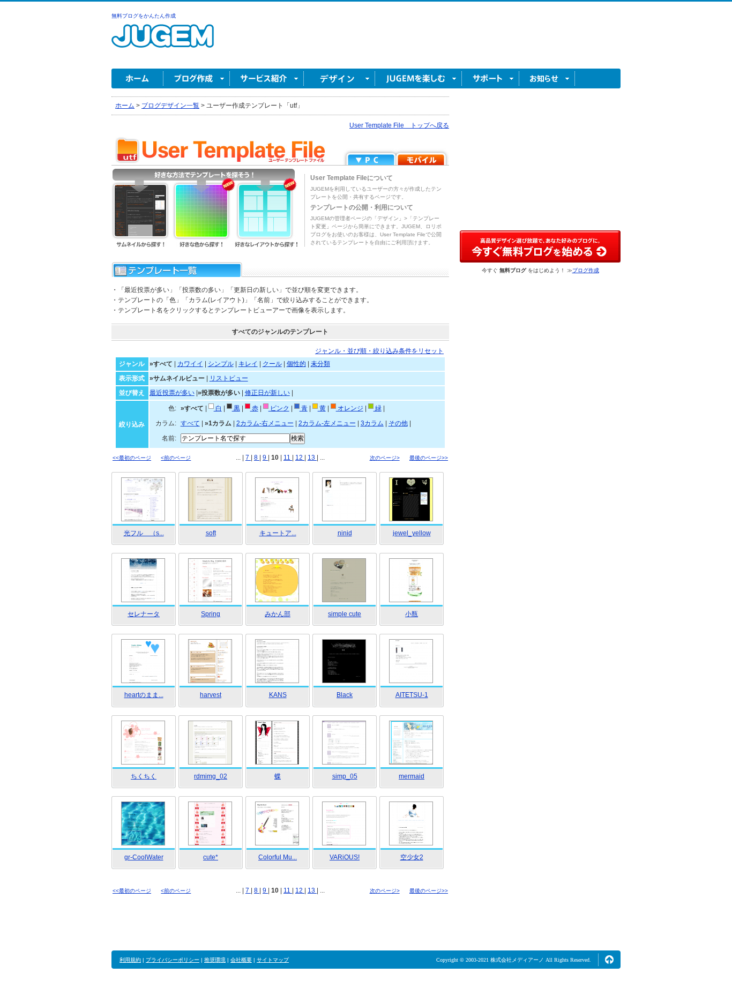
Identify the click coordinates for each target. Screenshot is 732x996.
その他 (398, 423)
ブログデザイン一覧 (170, 105)
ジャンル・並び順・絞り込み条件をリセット (379, 351)
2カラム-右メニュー (265, 423)
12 (299, 457)
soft (211, 533)
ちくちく (143, 776)
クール (272, 364)
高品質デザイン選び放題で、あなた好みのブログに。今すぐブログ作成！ (540, 246)
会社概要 (241, 960)
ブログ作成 (196, 78)
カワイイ (190, 364)
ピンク (278, 408)
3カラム (372, 423)
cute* (210, 857)
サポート (490, 78)
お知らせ (547, 78)
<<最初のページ (132, 458)
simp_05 (344, 776)
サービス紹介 (267, 78)
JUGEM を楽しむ (418, 78)
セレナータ (144, 614)
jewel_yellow (412, 533)
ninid (345, 533)
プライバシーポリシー (172, 960)
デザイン (339, 78)
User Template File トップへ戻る (399, 125)
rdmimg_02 (210, 776)
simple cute (344, 614)
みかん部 (277, 614)
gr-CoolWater (143, 857)
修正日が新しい (267, 392)
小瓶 (411, 614)
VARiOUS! (345, 857)
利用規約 (130, 960)
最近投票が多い (172, 392)
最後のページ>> (428, 458)
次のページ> (385, 458)
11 (287, 457)
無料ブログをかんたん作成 (143, 16)
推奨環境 (215, 960)
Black (345, 695)
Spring (210, 614)
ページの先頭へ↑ (609, 959)
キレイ (248, 364)
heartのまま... (143, 695)
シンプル (221, 364)
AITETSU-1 (411, 695)
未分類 (320, 364)
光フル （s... (144, 533)
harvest (210, 695)
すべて (190, 423)
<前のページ (176, 458)
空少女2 (411, 857)
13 (312, 457)
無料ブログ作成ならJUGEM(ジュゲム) (162, 42)
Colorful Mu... (277, 857)
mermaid (411, 776)
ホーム (137, 78)
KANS (278, 695)
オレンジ (349, 408)
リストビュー (229, 378)
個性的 (296, 364)
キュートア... (277, 533)
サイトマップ (273, 960)
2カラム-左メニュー (327, 423)
